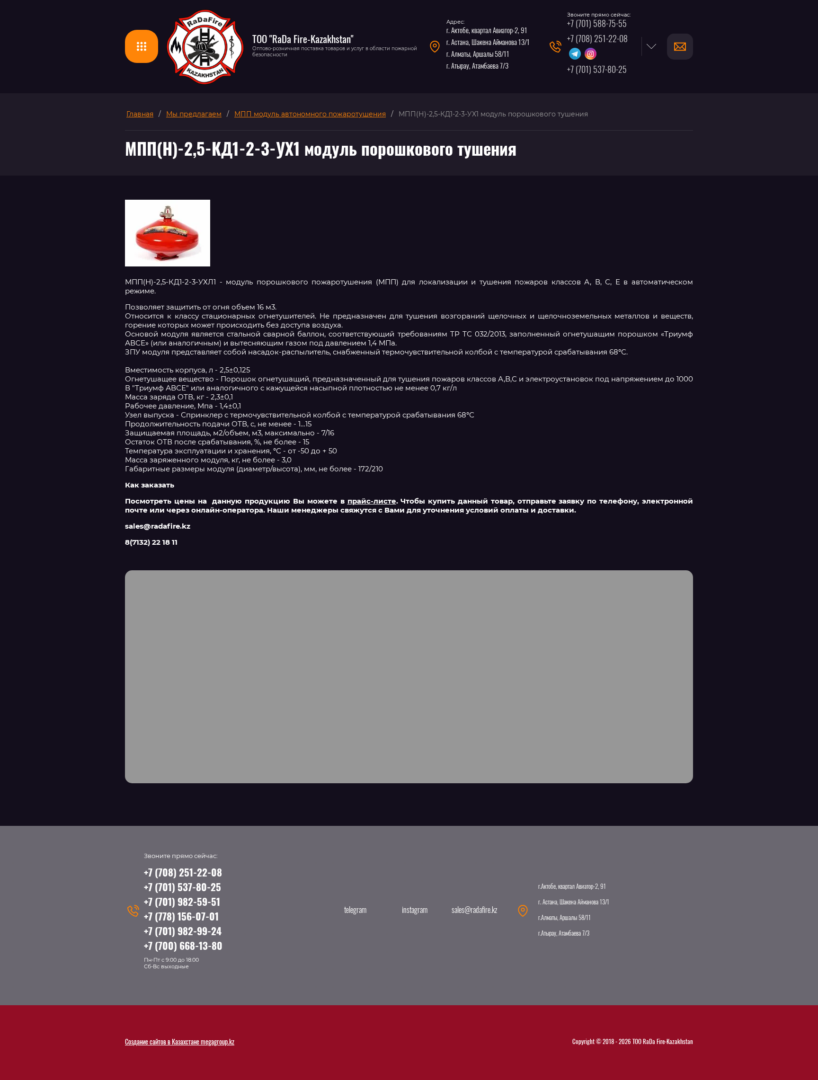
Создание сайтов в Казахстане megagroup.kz (179, 1042)
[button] (141, 46)
